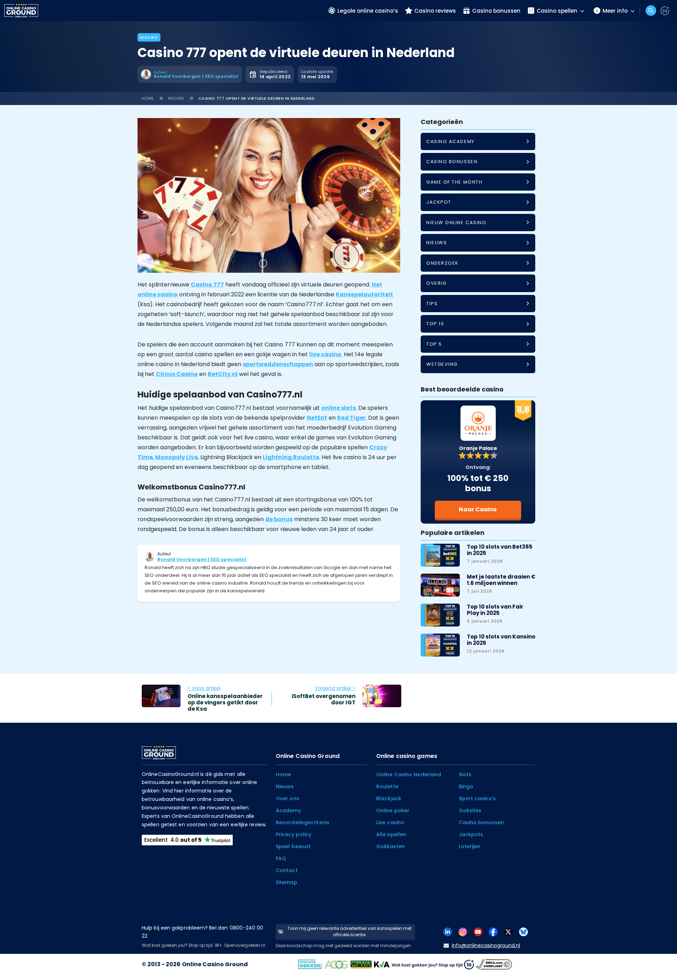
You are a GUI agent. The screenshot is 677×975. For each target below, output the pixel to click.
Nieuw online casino (456, 222)
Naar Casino (478, 509)
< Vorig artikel (204, 688)
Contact (287, 870)
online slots (338, 408)
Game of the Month (454, 182)
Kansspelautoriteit (364, 294)
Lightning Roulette (291, 457)
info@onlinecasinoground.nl (486, 945)
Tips (432, 303)
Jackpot (438, 202)
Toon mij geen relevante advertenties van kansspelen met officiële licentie (349, 931)
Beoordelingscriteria (302, 822)
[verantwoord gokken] (664, 10)
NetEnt (317, 418)
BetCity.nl (223, 374)
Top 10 (435, 323)
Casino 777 (207, 284)
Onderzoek (442, 263)
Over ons (287, 798)
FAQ (281, 858)
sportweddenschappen (278, 364)
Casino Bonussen (451, 161)
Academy (288, 810)
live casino (325, 354)
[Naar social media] (447, 931)
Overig (436, 283)
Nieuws (149, 37)
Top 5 (434, 344)
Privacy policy (293, 834)
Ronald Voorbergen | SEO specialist (201, 559)
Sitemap (286, 882)
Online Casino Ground (215, 964)
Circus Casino (177, 374)
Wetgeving (442, 364)
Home (148, 98)
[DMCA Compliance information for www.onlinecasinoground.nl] (495, 964)
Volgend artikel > (335, 688)
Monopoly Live (176, 457)
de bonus (279, 519)
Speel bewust (293, 846)
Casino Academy (450, 141)
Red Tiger (351, 418)
